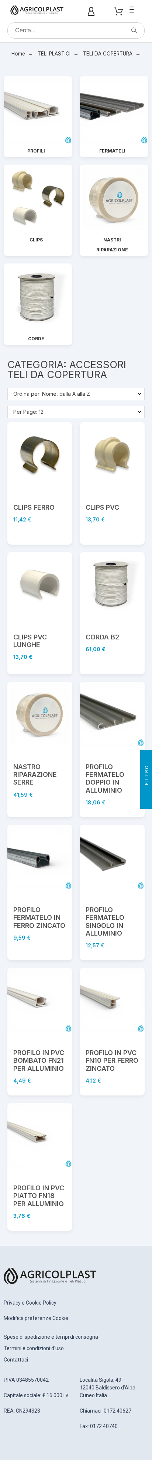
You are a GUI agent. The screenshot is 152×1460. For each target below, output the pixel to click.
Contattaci (16, 1360)
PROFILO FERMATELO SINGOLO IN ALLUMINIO (105, 921)
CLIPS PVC (102, 507)
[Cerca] (134, 30)
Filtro (146, 776)
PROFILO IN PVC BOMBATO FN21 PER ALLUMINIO (38, 1060)
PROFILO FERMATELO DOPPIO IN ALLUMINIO (105, 778)
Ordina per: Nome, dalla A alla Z (51, 394)
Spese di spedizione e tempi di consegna (51, 1337)
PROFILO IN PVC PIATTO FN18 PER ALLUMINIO (38, 1196)
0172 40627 (117, 1411)
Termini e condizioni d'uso (34, 1348)
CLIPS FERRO (34, 507)
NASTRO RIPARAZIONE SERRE (35, 774)
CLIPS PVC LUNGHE (30, 641)
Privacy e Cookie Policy (30, 1303)
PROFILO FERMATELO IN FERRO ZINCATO (39, 917)
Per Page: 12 (28, 412)
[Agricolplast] (36, 11)
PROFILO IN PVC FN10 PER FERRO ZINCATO (112, 1060)
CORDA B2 (102, 637)
